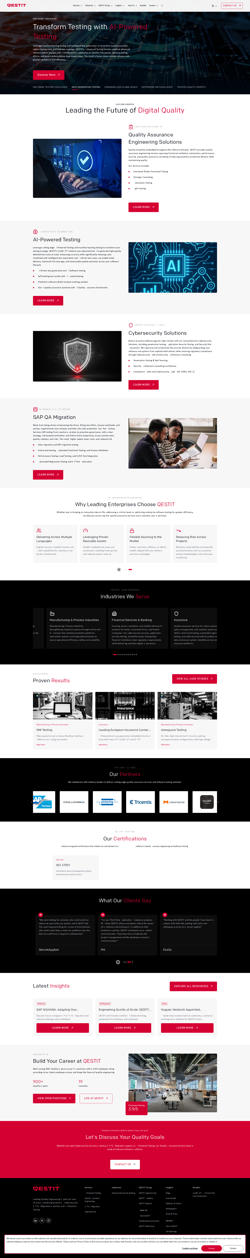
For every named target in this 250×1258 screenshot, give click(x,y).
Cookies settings (190, 1248)
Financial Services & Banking (123, 1193)
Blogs (168, 1193)
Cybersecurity (90, 1212)
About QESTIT (144, 1216)
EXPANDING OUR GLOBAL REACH (121, 87)
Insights (118, 5)
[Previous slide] (31, 802)
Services (76, 5)
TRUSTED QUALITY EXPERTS (191, 87)
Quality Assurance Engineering (92, 1200)
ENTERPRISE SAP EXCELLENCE (157, 87)
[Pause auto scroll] (118, 962)
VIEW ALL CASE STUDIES (192, 679)
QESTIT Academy (146, 1198)
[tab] (125, 569)
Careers (152, 5)
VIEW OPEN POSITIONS (52, 1098)
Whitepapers (171, 1209)
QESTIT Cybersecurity (148, 1193)
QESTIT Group (104, 5)
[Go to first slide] (218, 802)
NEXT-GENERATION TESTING (86, 87)
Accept (212, 1248)
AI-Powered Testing (93, 1193)
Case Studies (171, 1198)
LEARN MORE (141, 207)
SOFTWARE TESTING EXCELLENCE (50, 87)
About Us (130, 5)
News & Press (171, 1214)
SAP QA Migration (92, 1207)
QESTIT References (147, 1226)
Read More (40, 745)
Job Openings (171, 1231)
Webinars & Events (173, 1204)
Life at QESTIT (171, 1226)
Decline (233, 1248)
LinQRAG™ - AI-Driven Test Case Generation (204, 1194)
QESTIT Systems (145, 1204)
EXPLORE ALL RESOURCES (191, 986)
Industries (89, 5)
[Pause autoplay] (119, 570)
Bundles (143, 5)
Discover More (46, 71)
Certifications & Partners (149, 1221)
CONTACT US (230, 6)
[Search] (162, 6)
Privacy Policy (83, 1241)
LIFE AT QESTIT (94, 1098)
